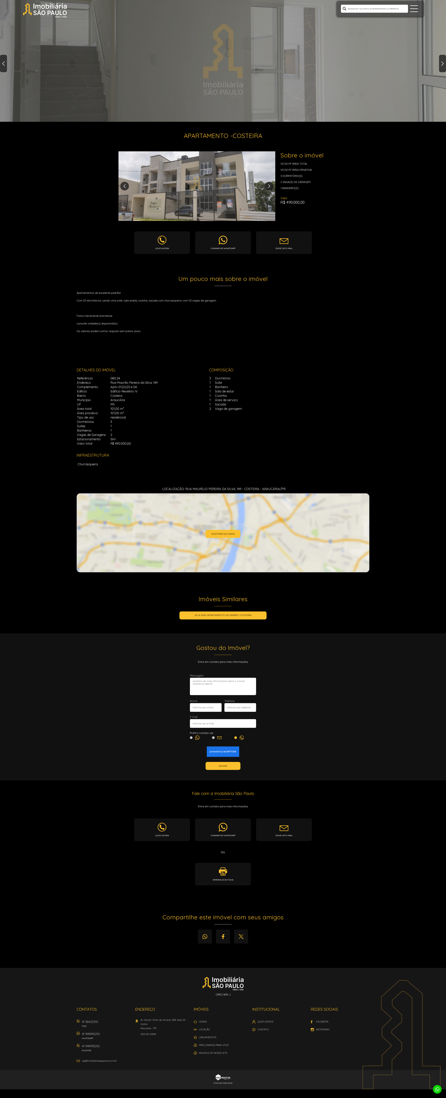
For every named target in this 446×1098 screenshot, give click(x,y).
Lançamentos (207, 1037)
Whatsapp (205, 937)
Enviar (223, 765)
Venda (203, 1021)
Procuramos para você (214, 1045)
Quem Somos (265, 1021)
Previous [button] (3, 63)
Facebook (223, 937)
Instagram (322, 1029)
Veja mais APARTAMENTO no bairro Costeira (223, 615)
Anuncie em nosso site (213, 1053)
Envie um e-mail (284, 248)
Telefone (229, 701)
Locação (204, 1029)
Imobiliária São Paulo (223, 983)
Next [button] (442, 63)
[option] (223, 61)
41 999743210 (91, 1036)
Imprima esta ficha (223, 879)
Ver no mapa (148, 1034)
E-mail (193, 717)
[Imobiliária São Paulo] (45, 10)
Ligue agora (162, 248)
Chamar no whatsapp (223, 248)
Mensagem (197, 675)
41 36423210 (90, 1023)
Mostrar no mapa (223, 533)
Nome (193, 701)
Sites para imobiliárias (223, 1083)
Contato (263, 1029)
